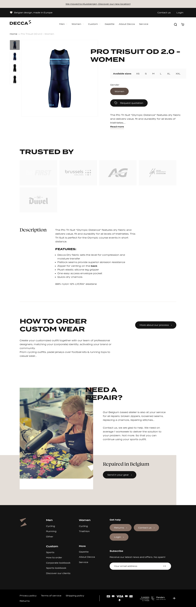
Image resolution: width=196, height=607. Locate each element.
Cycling (50, 526)
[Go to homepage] (20, 21)
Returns (119, 527)
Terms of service (51, 595)
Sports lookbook (56, 568)
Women (76, 24)
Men (62, 24)
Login (179, 13)
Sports (50, 552)
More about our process (154, 325)
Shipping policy (75, 595)
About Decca (127, 24)
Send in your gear (118, 474)
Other (49, 536)
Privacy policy (28, 595)
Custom (93, 24)
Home (13, 34)
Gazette (110, 24)
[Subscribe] (165, 566)
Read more (117, 126)
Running (51, 531)
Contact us (164, 13)
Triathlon (84, 531)
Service (143, 24)
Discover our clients (58, 573)
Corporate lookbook (58, 562)
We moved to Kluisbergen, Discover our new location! (98, 4)
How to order (54, 557)
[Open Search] (175, 24)
